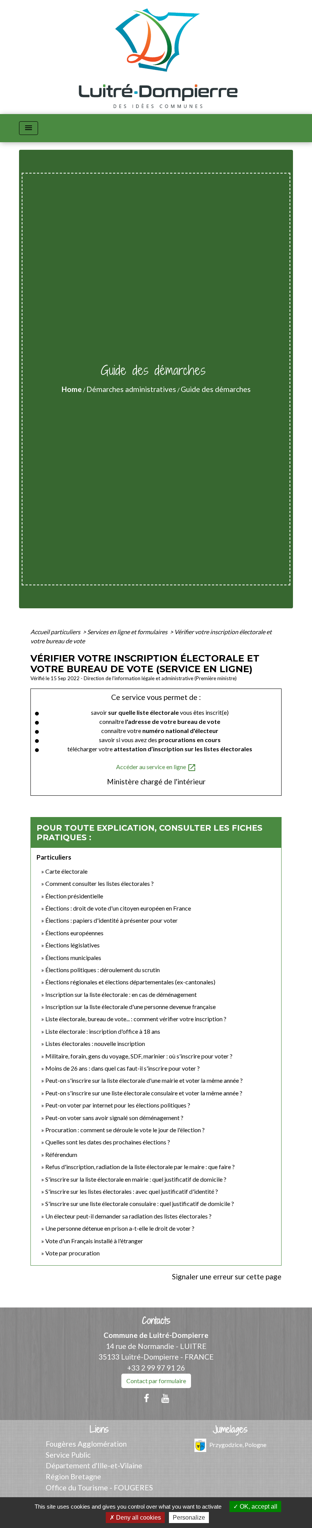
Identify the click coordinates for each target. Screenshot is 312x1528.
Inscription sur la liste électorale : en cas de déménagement (121, 994)
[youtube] (165, 1398)
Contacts (156, 1320)
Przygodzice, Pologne (237, 1444)
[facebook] (146, 1398)
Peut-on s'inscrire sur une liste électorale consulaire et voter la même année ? (143, 1092)
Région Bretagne (73, 1476)
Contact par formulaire (156, 1380)
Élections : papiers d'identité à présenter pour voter (111, 920)
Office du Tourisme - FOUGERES (99, 1487)
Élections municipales (73, 957)
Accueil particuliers (55, 631)
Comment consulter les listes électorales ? (99, 883)
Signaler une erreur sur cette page (227, 1276)
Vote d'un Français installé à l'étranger (94, 1240)
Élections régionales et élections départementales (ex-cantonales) (130, 981)
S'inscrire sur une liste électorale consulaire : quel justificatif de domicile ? (139, 1203)
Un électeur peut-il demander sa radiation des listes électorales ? (128, 1216)
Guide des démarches (216, 389)
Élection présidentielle (74, 896)
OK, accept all (257, 1506)
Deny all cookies (138, 1517)
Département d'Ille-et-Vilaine (94, 1465)
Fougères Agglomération (86, 1443)
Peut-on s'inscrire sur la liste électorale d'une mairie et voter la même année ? (144, 1080)
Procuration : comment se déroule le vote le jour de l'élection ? (125, 1129)
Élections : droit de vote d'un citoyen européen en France (118, 908)
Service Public (68, 1454)
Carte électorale (66, 871)
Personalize (189, 1517)
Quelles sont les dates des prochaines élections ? (107, 1142)
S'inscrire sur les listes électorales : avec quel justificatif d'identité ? (131, 1191)
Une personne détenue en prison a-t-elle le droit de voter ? (119, 1228)
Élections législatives (72, 945)
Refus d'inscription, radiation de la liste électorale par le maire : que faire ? (140, 1166)
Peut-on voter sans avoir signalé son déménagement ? (114, 1117)
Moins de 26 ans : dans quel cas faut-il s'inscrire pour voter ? (122, 1068)
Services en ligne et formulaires (128, 631)
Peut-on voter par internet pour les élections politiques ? (117, 1105)
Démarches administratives (131, 389)
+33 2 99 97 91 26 (156, 1367)
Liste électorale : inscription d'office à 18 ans (102, 1031)
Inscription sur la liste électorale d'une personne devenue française (130, 1006)
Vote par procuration (72, 1253)
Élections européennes (74, 932)
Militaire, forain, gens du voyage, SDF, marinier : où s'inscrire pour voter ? (138, 1056)
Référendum (61, 1154)
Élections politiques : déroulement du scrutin (102, 969)
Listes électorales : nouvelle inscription (95, 1043)
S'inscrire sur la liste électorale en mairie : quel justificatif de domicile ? (135, 1179)
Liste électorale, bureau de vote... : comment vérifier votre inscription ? (135, 1018)
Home (72, 389)
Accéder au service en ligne (156, 767)
